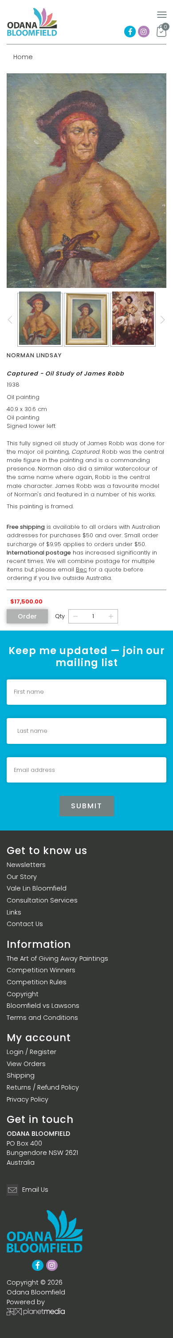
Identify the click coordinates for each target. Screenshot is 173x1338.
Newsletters (26, 864)
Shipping (21, 1075)
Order (27, 616)
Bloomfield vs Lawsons (43, 1005)
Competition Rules (37, 982)
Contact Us (25, 923)
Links (14, 912)
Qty (60, 616)
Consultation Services (42, 900)
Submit (86, 806)
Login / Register (31, 1051)
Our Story (22, 876)
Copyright (23, 994)
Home (23, 56)
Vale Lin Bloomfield (37, 888)
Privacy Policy (27, 1099)
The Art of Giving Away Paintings (57, 958)
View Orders (26, 1063)
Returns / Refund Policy (43, 1087)
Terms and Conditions (42, 1017)
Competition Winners (41, 970)
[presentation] (10, 320)
